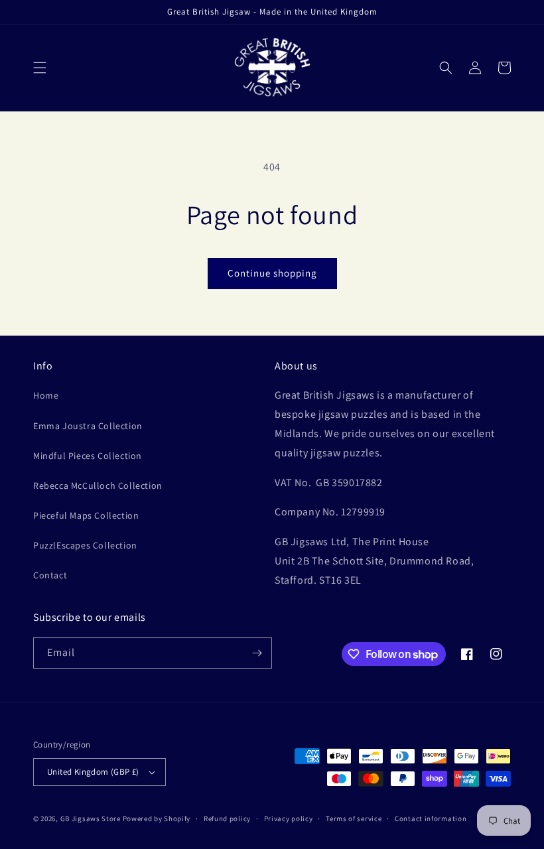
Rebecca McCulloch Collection (98, 485)
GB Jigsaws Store (90, 818)
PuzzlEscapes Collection (85, 545)
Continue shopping (272, 273)
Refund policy (227, 818)
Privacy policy (288, 818)
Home (45, 395)
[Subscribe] (256, 653)
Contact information (430, 818)
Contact (50, 575)
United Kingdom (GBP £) (93, 771)
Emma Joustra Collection (88, 426)
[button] (39, 67)
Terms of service (353, 818)
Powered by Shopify (157, 818)
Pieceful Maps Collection (86, 515)
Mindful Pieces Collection (87, 456)
